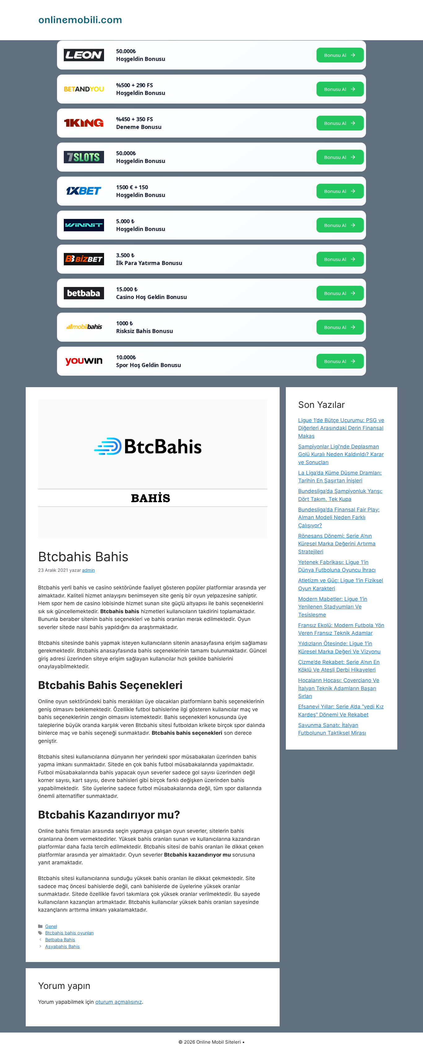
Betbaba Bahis (60, 939)
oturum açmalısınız (118, 1002)
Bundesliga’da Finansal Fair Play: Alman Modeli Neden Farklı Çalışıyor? (339, 517)
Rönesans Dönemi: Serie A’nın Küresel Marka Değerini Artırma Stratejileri (337, 544)
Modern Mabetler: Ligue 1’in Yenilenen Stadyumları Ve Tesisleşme (332, 607)
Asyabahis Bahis (62, 946)
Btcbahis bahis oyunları (69, 932)
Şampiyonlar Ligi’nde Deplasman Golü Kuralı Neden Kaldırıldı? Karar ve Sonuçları (341, 454)
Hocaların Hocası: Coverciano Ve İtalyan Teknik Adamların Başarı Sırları (338, 688)
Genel (51, 926)
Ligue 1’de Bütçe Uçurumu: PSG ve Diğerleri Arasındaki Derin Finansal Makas (341, 428)
